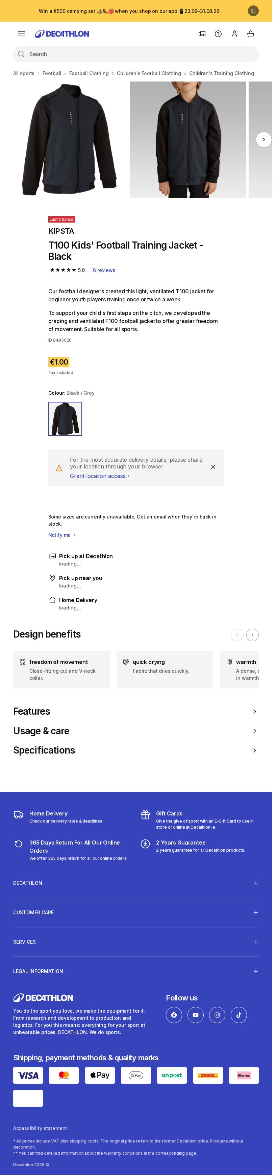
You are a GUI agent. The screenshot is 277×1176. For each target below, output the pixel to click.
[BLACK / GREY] (65, 419)
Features (31, 711)
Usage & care (41, 731)
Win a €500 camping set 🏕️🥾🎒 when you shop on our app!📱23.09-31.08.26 (129, 11)
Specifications (44, 750)
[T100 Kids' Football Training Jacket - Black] (68, 140)
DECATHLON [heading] (27, 883)
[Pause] (253, 10)
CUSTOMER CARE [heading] (33, 912)
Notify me (60, 535)
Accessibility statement (40, 1128)
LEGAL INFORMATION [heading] (38, 971)
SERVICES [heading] (24, 942)
